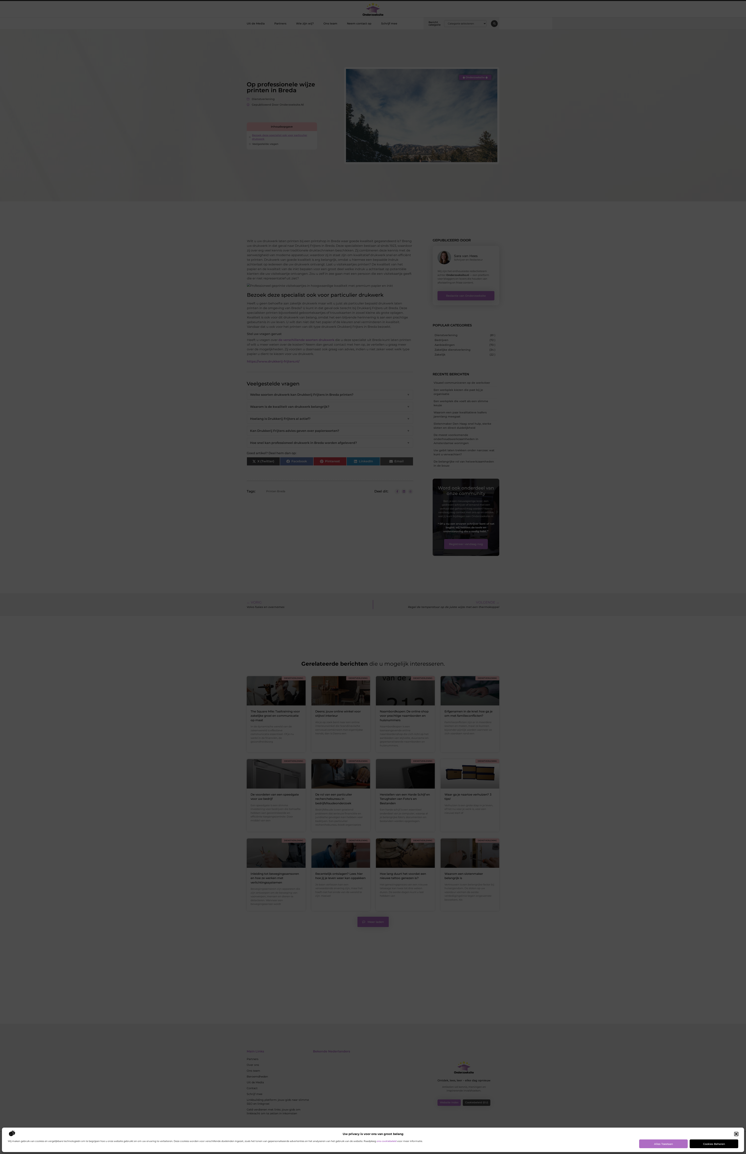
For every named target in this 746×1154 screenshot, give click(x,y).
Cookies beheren (714, 1143)
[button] (736, 1134)
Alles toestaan (663, 1143)
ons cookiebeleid (387, 1141)
